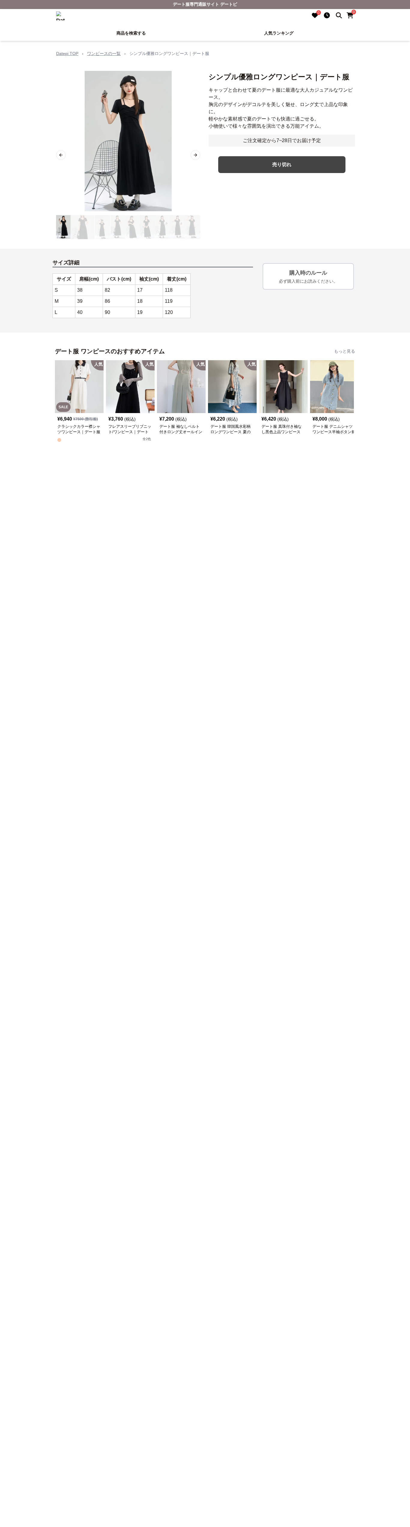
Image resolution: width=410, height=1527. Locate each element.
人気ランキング (279, 33)
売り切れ (281, 164)
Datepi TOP (67, 53)
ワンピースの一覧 (104, 53)
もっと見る (344, 351)
